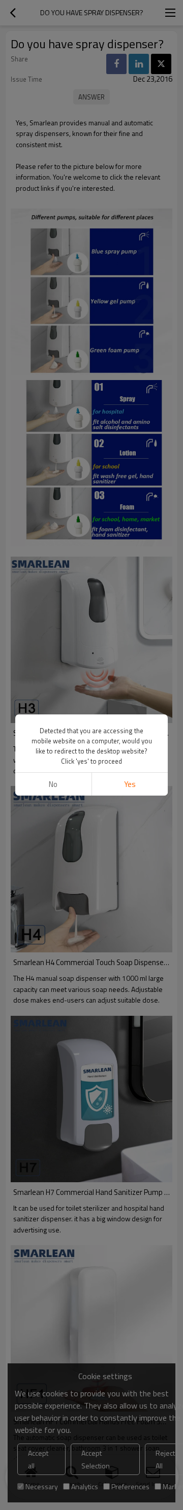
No (53, 784)
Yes (130, 784)
